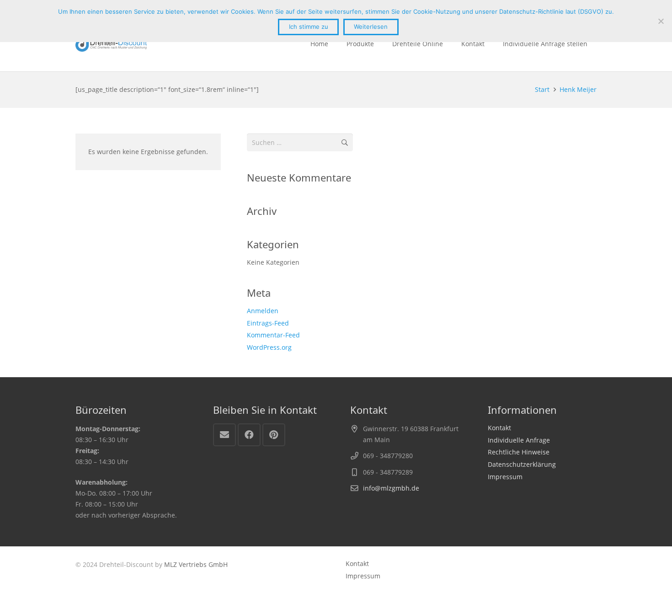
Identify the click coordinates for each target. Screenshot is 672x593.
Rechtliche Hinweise (518, 452)
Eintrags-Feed (268, 323)
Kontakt (499, 427)
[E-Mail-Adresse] (224, 434)
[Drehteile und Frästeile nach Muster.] (111, 44)
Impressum (505, 476)
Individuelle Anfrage (519, 440)
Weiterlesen (371, 26)
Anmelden (262, 310)
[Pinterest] (273, 434)
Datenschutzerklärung (522, 464)
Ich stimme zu (308, 26)
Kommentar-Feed (273, 335)
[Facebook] (249, 434)
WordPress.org (269, 347)
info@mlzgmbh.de (391, 488)
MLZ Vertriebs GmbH (196, 564)
